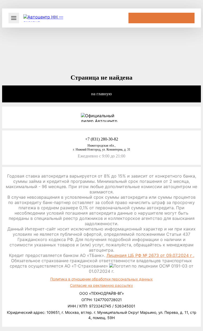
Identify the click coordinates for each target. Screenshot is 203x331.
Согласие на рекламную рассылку (101, 285)
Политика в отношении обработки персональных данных (101, 279)
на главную (101, 94)
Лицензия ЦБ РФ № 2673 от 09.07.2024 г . (150, 255)
